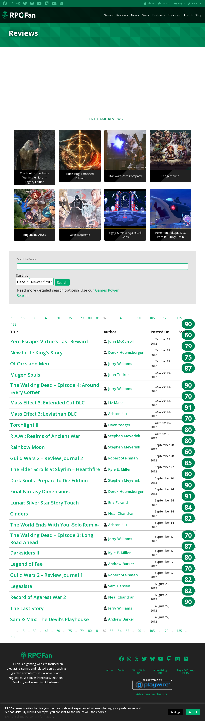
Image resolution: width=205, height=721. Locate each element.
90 (139, 318)
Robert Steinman (123, 458)
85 (127, 318)
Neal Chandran (121, 513)
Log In (181, 3)
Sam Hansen (119, 586)
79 (82, 318)
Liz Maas (116, 402)
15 (23, 318)
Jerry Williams (120, 363)
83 (111, 318)
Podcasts (174, 15)
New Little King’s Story (36, 352)
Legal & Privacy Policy (186, 671)
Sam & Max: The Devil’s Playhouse (49, 619)
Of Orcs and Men (29, 363)
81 (98, 318)
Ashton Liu (117, 413)
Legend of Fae (26, 564)
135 (179, 318)
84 (119, 318)
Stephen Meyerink (124, 435)
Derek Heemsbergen (126, 352)
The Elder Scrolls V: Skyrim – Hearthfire (55, 469)
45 (46, 318)
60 (58, 318)
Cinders (19, 513)
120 (165, 318)
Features (158, 15)
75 (70, 318)
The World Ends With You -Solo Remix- (54, 524)
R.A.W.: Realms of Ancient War (45, 436)
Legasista (21, 586)
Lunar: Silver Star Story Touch (44, 502)
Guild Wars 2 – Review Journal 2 (46, 458)
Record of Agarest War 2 (38, 597)
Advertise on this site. (152, 694)
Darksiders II (24, 552)
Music (146, 15)
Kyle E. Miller (119, 469)
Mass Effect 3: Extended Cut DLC (47, 402)
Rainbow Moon (27, 447)
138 (13, 324)
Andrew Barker (121, 563)
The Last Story (26, 608)
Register (196, 3)
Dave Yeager (119, 424)
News (135, 15)
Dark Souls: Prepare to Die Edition (49, 480)
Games (109, 15)
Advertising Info (160, 671)
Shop (198, 15)
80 (90, 318)
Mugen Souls (25, 374)
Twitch (188, 15)
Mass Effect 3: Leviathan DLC (43, 413)
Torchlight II (24, 424)
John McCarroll (121, 341)
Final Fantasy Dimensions (40, 491)
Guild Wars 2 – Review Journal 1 (46, 575)
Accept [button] (192, 712)
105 (152, 318)
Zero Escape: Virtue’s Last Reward (49, 341)
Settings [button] (175, 712)
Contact (166, 3)
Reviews (122, 15)
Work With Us (139, 671)
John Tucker (118, 374)
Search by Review (26, 259)
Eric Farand (118, 502)
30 (34, 318)
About (151, 3)
